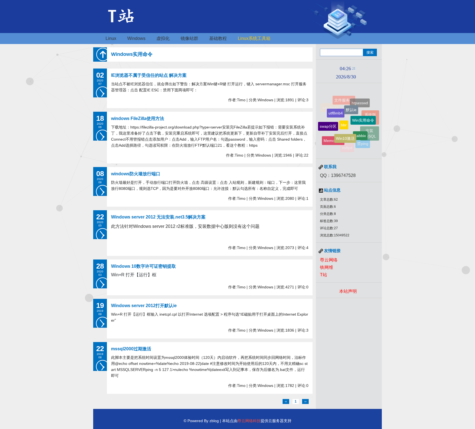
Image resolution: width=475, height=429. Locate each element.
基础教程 (218, 38)
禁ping (362, 142)
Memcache (333, 138)
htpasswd (360, 101)
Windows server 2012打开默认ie (144, 305)
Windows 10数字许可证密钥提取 (143, 266)
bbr (344, 119)
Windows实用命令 (132, 54)
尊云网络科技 (249, 421)
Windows (136, 38)
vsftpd (347, 146)
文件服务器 (344, 99)
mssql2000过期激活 (131, 348)
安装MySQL (369, 132)
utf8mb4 (335, 109)
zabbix (360, 131)
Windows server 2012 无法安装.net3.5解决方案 (158, 217)
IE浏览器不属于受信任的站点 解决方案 (149, 75)
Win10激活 (345, 133)
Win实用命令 (363, 115)
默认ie (351, 105)
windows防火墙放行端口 (135, 173)
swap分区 (328, 123)
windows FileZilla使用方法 (137, 118)
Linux (111, 38)
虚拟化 (163, 38)
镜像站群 (189, 38)
